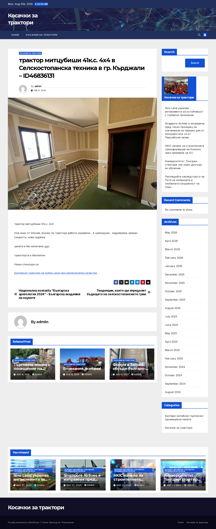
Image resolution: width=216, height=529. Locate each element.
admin (37, 86)
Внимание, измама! (82, 368)
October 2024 (173, 375)
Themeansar (67, 522)
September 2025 (175, 299)
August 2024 (173, 392)
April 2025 (171, 341)
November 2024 (175, 366)
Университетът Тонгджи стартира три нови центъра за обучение (183, 165)
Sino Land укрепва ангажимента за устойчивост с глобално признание (184, 111)
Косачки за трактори (41, 34)
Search (169, 52)
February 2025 (174, 358)
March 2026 (172, 249)
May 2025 (171, 333)
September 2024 (175, 383)
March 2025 (172, 350)
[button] (199, 34)
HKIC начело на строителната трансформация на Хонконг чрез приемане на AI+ (184, 149)
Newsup (53, 522)
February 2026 (174, 257)
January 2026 (173, 266)
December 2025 (175, 274)
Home (15, 34)
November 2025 (175, 282)
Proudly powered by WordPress (24, 522)
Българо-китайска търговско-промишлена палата (184, 417)
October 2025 (173, 291)
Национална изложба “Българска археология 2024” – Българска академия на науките (49, 294)
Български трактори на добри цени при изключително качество (55, 272)
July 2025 (171, 316)
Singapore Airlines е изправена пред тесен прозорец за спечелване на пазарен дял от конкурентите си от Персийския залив (184, 130)
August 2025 (172, 308)
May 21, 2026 (24, 485)
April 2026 (171, 240)
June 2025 (171, 324)
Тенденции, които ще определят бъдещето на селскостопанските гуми (116, 292)
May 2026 (171, 232)
